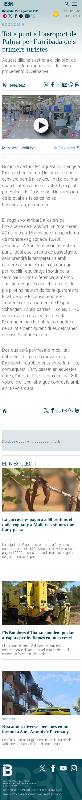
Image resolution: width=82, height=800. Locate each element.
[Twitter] (46, 85)
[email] (64, 85)
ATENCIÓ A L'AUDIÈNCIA (22, 794)
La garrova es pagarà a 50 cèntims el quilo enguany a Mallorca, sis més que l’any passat (38, 524)
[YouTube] (27, 16)
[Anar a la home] (5, 16)
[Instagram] (21, 16)
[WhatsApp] (70, 85)
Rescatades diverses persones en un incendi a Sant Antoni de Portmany (35, 729)
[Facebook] (16, 16)
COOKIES (6, 794)
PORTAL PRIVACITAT (52, 794)
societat (9, 719)
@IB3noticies (64, 148)
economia (13, 24)
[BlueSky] (33, 16)
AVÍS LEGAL (38, 794)
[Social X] (10, 16)
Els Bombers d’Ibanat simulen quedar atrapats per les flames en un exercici (38, 635)
